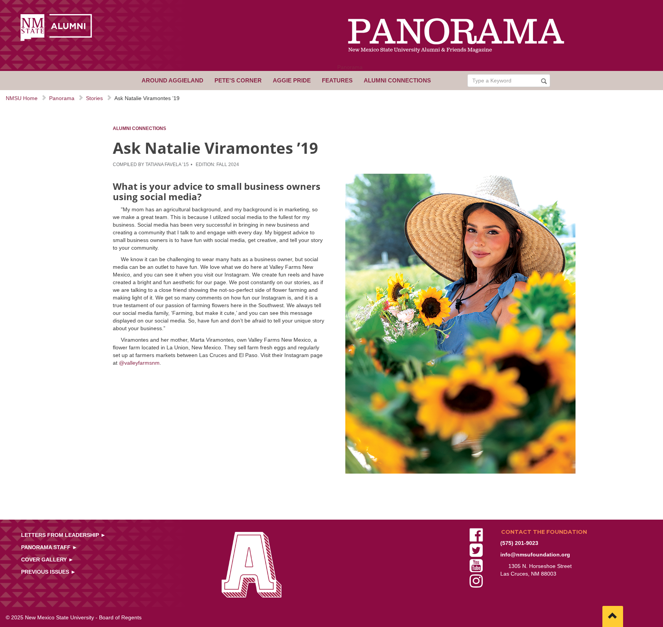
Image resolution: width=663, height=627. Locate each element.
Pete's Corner (238, 80)
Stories (94, 98)
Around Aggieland (172, 80)
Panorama (350, 67)
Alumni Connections (397, 80)
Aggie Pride (292, 80)
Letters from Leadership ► (63, 535)
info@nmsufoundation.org (535, 554)
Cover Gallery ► (47, 559)
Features (337, 80)
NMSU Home (22, 98)
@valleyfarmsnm (139, 363)
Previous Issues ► (48, 572)
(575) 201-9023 (519, 543)
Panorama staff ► (49, 547)
